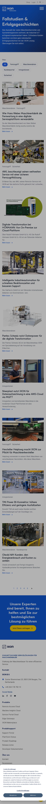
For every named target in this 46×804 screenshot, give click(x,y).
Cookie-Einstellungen (23, 790)
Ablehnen (33, 795)
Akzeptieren (13, 795)
